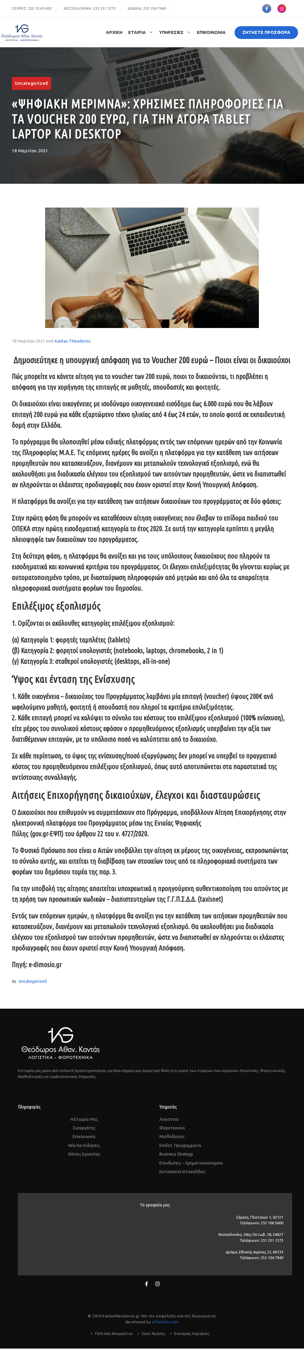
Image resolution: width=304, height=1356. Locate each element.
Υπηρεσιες (171, 32)
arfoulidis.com (165, 1322)
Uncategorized (31, 83)
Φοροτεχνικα (172, 1128)
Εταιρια (137, 32)
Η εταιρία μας (84, 1119)
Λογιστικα (169, 1119)
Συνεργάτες (84, 1128)
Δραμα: (135, 8)
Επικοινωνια (211, 32)
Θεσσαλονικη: (78, 8)
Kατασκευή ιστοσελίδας (182, 1171)
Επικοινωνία (84, 1136)
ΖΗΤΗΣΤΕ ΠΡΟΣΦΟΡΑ (266, 32)
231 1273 (107, 8)
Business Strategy (176, 1154)
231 (96, 8)
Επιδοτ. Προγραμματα (180, 1145)
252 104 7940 (154, 8)
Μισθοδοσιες (172, 1136)
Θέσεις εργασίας (84, 1154)
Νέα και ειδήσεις (84, 1145)
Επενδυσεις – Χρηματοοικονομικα (191, 1163)
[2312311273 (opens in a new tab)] (99, 8)
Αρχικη (114, 32)
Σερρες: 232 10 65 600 (31, 8)
